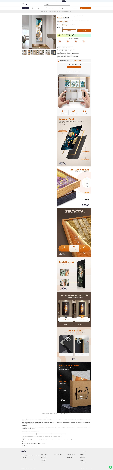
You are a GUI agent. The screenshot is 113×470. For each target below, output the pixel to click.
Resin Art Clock (56, 452)
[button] (89, 4)
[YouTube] (89, 468)
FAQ (70, 413)
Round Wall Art (82, 457)
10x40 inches (69, 25)
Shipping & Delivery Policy (54, 413)
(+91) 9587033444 (77, 60)
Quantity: (58, 27)
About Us (42, 452)
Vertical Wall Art (83, 452)
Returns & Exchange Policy (64, 413)
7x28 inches (65, 25)
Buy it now (84, 30)
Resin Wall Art (69, 457)
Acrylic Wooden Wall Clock (58, 454)
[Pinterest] (91, 468)
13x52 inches (74, 25)
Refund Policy (43, 457)
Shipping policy (43, 454)
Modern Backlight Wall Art (71, 452)
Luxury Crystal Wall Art (71, 454)
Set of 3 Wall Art (83, 460)
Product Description (45, 413)
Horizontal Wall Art (83, 454)
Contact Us (43, 460)
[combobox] (56, 4)
